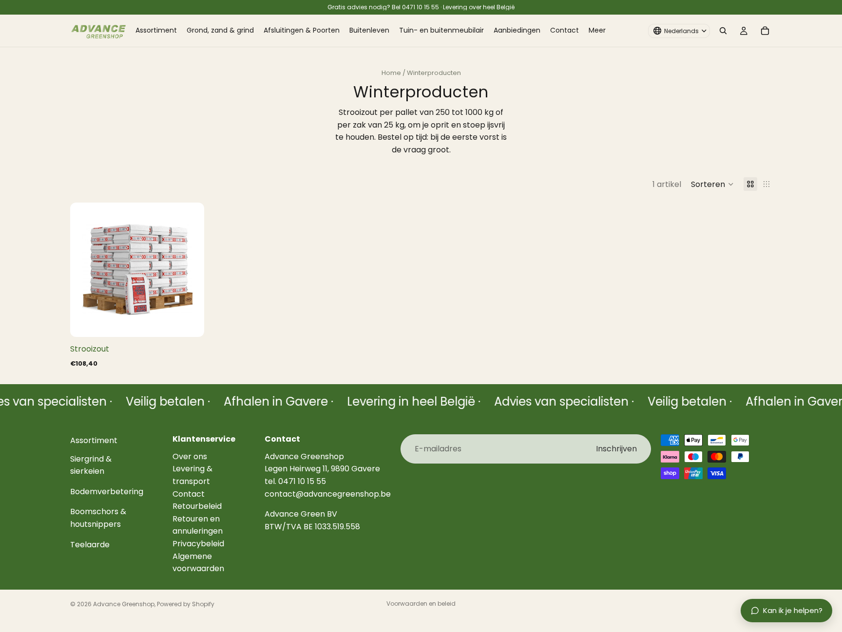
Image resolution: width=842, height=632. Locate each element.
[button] (712, 184)
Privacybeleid (198, 543)
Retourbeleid (197, 506)
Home (391, 72)
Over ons (189, 456)
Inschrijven (616, 448)
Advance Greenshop (123, 604)
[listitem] (597, 30)
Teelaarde (90, 544)
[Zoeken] (723, 30)
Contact (188, 494)
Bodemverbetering (106, 491)
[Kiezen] (189, 322)
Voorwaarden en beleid (421, 603)
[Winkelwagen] (765, 30)
